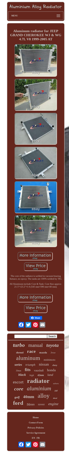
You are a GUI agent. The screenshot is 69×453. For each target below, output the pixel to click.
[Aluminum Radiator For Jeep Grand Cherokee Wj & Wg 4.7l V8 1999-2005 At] (36, 60)
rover (41, 404)
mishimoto (49, 359)
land (50, 375)
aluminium (39, 388)
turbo (19, 345)
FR (38, 438)
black (22, 375)
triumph (30, 364)
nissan (44, 364)
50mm (18, 370)
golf (17, 397)
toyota (52, 345)
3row (53, 352)
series (18, 364)
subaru (56, 383)
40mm (28, 397)
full (56, 391)
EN (33, 438)
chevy (54, 365)
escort (18, 382)
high (32, 375)
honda (51, 370)
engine (53, 404)
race (31, 351)
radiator (38, 380)
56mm (30, 404)
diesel (55, 398)
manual (35, 345)
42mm (41, 375)
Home (36, 417)
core (18, 389)
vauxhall (39, 370)
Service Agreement (35, 432)
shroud (20, 352)
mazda (43, 352)
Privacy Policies (36, 427)
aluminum (28, 358)
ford (18, 403)
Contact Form (36, 422)
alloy (44, 395)
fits (27, 369)
